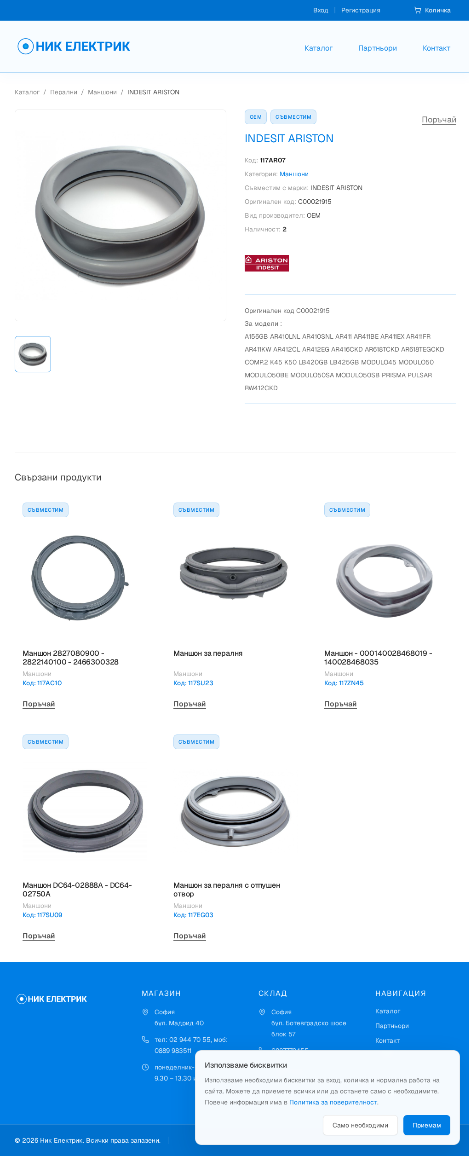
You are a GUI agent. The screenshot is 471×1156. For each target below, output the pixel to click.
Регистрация (360, 10)
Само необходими (360, 1125)
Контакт (437, 48)
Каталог (318, 48)
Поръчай (439, 119)
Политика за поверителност (333, 1102)
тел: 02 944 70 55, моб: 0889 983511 (191, 1045)
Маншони (102, 92)
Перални (63, 92)
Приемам (427, 1125)
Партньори (377, 48)
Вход (320, 10)
